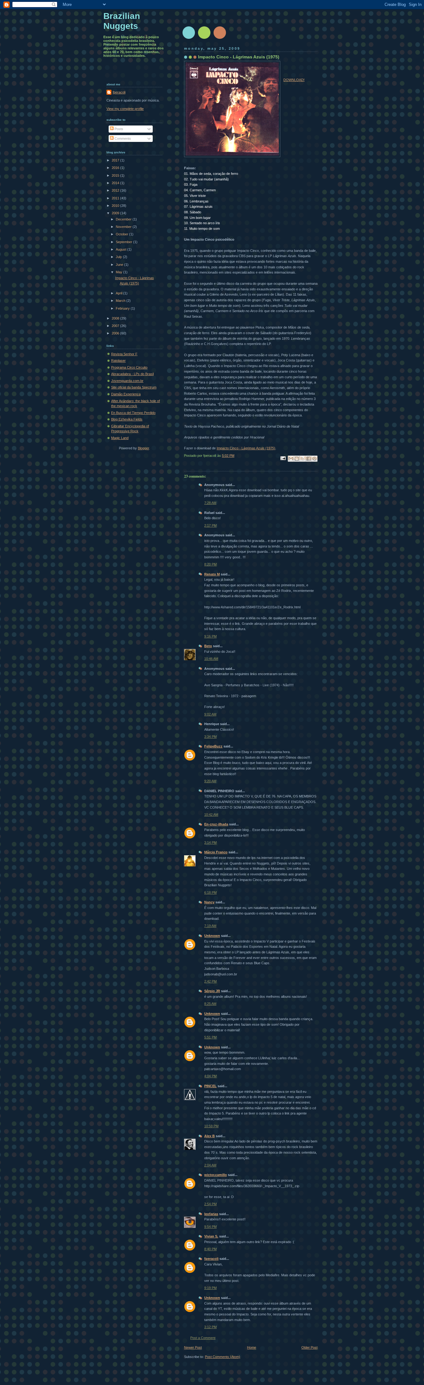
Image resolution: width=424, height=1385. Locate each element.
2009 (116, 213)
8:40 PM (210, 1249)
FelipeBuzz (213, 746)
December (124, 219)
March (121, 300)
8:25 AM (210, 1004)
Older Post (309, 1347)
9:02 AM (210, 714)
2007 (116, 326)
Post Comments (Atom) (222, 1357)
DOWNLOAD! (293, 80)
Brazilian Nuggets (121, 21)
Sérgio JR (212, 991)
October (122, 234)
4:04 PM (210, 1076)
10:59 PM (211, 1126)
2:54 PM (210, 1204)
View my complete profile (125, 109)
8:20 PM (210, 564)
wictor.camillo (215, 1175)
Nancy (209, 902)
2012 (116, 190)
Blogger (143, 448)
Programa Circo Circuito (129, 367)
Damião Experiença (126, 394)
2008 (116, 318)
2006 (116, 333)
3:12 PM (210, 1327)
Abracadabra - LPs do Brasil (132, 374)
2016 (116, 168)
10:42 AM (211, 814)
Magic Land (120, 438)
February (123, 308)
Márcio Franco (216, 852)
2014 (116, 183)
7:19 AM (210, 926)
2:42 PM (210, 981)
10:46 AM (211, 659)
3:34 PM (210, 736)
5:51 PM (210, 1037)
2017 (116, 160)
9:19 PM (210, 1288)
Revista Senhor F (124, 354)
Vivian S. (211, 1236)
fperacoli (211, 1258)
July (119, 257)
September (124, 242)
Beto (208, 646)
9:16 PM (210, 636)
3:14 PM (210, 842)
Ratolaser (118, 360)
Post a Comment (202, 1338)
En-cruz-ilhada (216, 824)
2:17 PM (210, 525)
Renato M (212, 574)
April (119, 293)
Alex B (209, 1136)
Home (251, 1347)
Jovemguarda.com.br (127, 381)
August (121, 249)
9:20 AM (210, 781)
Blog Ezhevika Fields (126, 419)
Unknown (212, 936)
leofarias (211, 1214)
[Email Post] (282, 458)
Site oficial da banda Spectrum (133, 387)
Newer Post (193, 1347)
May (119, 272)
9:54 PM (210, 1226)
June (120, 264)
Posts (118, 129)
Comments (122, 138)
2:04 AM (210, 1165)
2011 (116, 198)
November (124, 227)
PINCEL (210, 1086)
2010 (116, 205)
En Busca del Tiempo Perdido (133, 413)
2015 (116, 175)
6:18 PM (210, 892)
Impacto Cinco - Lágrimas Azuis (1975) (246, 448)
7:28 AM (210, 503)
